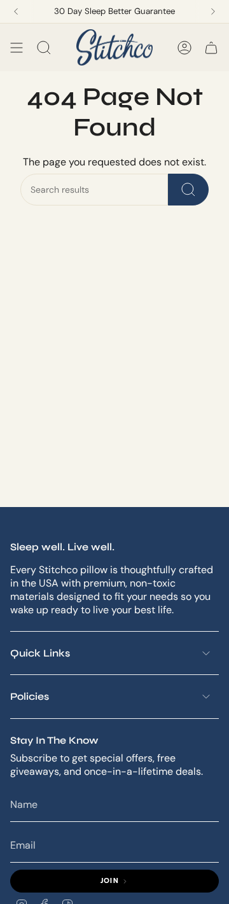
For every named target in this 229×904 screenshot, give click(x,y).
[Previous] (16, 11)
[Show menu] (16, 47)
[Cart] (211, 47)
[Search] (188, 189)
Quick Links (40, 653)
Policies (29, 696)
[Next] (213, 11)
